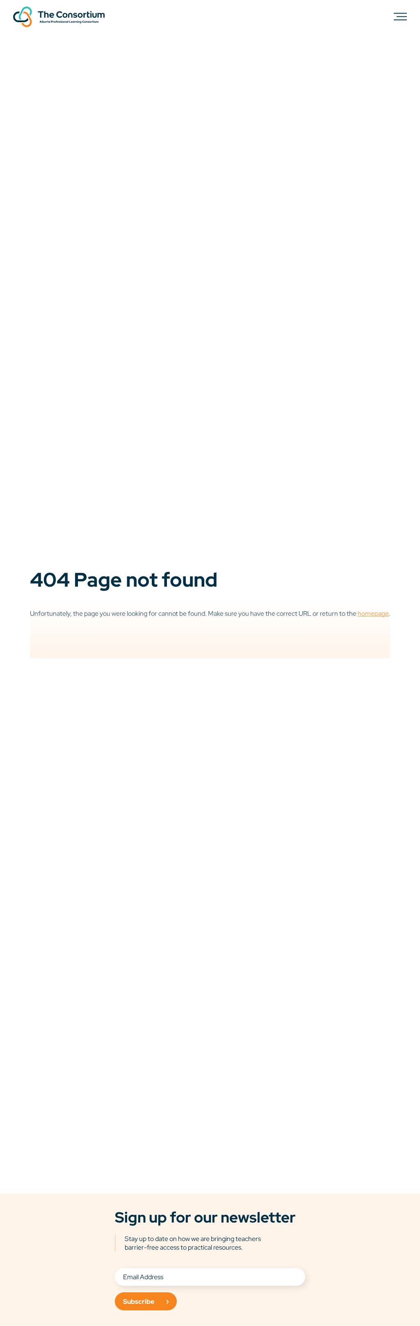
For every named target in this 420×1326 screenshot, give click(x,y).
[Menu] (400, 16)
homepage (373, 613)
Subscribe (138, 1301)
